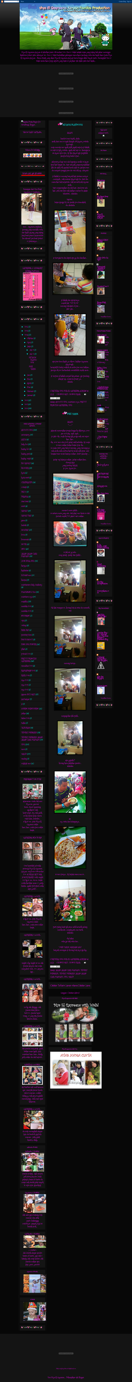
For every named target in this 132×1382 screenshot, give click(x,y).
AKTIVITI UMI (61, 401)
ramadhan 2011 (26, 665)
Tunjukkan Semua (106, 317)
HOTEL (24, 544)
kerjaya (24, 565)
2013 (26, 400)
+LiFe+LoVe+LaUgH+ (102, 258)
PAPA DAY (25, 630)
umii (23, 749)
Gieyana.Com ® (103, 286)
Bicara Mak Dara (101, 303)
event (23, 506)
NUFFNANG (25, 615)
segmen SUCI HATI (28, 694)
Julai (29, 346)
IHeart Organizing (101, 565)
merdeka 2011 (26, 606)
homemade (25, 539)
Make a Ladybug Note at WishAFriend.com (66, 1368)
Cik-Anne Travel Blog (101, 510)
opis (22, 620)
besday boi (25, 449)
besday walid (26, 458)
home (23, 534)
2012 (26, 404)
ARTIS (23, 439)
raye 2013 (24, 689)
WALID (71, 976)
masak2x (24, 601)
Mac (29, 387)
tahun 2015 (25, 718)
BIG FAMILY (26, 463)
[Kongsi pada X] (55, 398)
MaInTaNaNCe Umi (28, 592)
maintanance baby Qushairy (31, 584)
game (23, 520)
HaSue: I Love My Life (102, 368)
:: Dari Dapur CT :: (102, 437)
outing (23, 625)
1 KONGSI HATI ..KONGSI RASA (69, 394)
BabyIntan (101, 180)
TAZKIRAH (25, 727)
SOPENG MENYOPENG (30, 708)
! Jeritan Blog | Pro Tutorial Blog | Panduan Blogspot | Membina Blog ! (102, 636)
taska (23, 723)
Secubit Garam (102, 419)
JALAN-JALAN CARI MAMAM (68, 970)
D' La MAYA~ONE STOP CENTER (103, 546)
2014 (26, 334)
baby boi (24, 444)
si (22, 703)
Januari (30, 395)
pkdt (23, 649)
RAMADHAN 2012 (28, 670)
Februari (30, 391)
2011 (26, 408)
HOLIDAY (25, 529)
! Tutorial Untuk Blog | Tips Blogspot (102, 659)
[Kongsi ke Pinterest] (59, 398)
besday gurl (25, 453)
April (29, 383)
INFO (23, 549)
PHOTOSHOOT (27, 639)
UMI (70, 405)
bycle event (25, 477)
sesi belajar (25, 699)
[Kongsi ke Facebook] (57, 398)
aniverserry (25, 434)
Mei (29, 379)
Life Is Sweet (101, 335)
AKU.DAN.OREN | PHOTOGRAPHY (103, 476)
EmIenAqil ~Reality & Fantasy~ (101, 268)
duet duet (24, 501)
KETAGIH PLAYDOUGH (73, 124)
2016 (26, 326)
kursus (24, 580)
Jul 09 (32, 349)
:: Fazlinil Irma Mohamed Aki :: (102, 389)
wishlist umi (26, 763)
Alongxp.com (102, 486)
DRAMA (24, 496)
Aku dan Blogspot (100, 677)
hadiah (23, 525)
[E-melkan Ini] (51, 398)
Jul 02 (32, 354)
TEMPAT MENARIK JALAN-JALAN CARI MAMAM (32, 738)
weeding (24, 758)
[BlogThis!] (53, 398)
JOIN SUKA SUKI (27, 561)
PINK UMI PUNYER (29, 644)
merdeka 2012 (26, 611)
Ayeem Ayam (102, 685)
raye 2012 (24, 684)
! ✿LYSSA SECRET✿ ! (101, 615)
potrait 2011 (25, 653)
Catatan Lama (84, 985)
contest (24, 487)
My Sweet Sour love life (102, 197)
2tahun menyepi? (107, 341)
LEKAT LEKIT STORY (102, 241)
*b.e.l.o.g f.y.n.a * (103, 465)
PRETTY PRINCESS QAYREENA (28, 660)
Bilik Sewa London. (107, 396)
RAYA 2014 (25, 675)
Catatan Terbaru (57, 985)
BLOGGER (25, 468)
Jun (28, 375)
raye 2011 (24, 680)
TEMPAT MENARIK (29, 732)
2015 (26, 330)
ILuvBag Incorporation (102, 583)
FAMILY (24, 510)
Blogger (81, 1377)
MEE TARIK (72, 414)
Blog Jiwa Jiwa (102, 493)
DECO (23, 491)
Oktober (30, 338)
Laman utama (71, 985)
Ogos (29, 342)
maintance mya (73, 401)
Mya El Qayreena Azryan (100, 216)
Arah (99, 405)
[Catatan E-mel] (84, 394)
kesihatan (24, 570)
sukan (23, 713)
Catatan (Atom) (74, 992)
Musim (107, 408)
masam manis (102, 350)
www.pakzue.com (103, 592)
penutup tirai (26, 634)
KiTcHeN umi (26, 575)
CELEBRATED (26, 482)
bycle (23, 472)
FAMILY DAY (26, 515)
